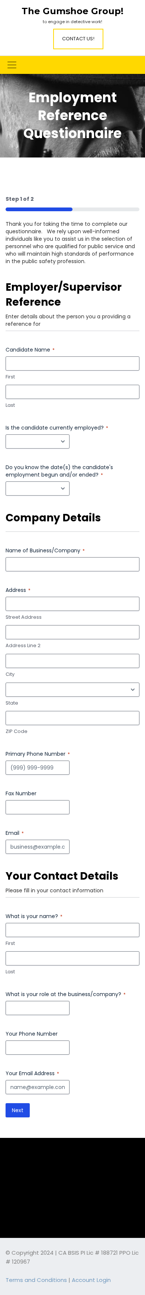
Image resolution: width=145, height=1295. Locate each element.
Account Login (91, 1280)
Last (10, 405)
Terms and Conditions (36, 1280)
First (10, 377)
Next (17, 1110)
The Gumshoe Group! (72, 11)
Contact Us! (78, 38)
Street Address (24, 617)
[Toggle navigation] (12, 65)
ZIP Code (17, 731)
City (10, 674)
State (12, 703)
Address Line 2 (23, 645)
